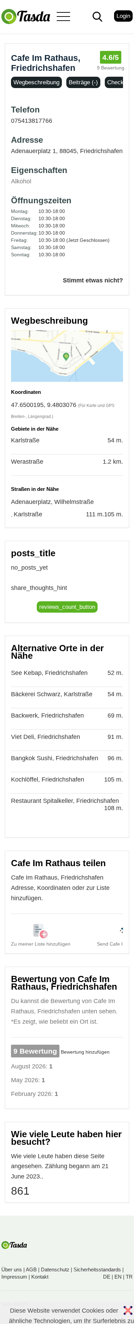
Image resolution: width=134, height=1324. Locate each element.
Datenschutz (55, 1269)
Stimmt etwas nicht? (93, 280)
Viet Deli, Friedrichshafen (45, 736)
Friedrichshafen (101, 151)
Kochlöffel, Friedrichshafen (47, 779)
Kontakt (39, 1277)
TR (129, 1277)
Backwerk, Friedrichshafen (47, 715)
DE (106, 1277)
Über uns (11, 1269)
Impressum (14, 1277)
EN (118, 1277)
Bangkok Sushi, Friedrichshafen (54, 758)
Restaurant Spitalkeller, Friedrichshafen (65, 800)
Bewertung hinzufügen (85, 1052)
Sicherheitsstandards (97, 1269)
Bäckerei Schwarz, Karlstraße (51, 694)
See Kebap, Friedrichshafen (49, 672)
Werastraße (27, 461)
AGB (31, 1269)
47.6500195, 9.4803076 (43, 404)
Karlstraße (25, 440)
